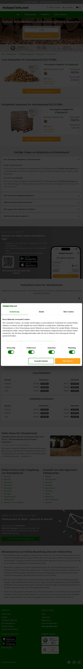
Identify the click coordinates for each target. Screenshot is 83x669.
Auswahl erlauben (41, 361)
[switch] (31, 352)
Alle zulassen (68, 361)
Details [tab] (41, 312)
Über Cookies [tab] (68, 312)
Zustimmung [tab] (14, 312)
